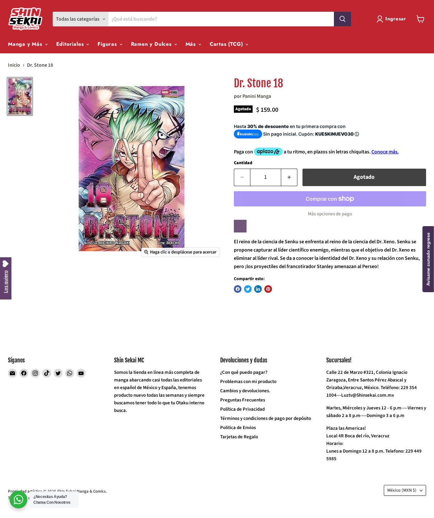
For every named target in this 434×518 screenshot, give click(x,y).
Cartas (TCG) (227, 44)
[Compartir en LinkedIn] (258, 289)
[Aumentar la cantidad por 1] (289, 177)
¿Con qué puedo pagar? (244, 372)
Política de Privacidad (242, 409)
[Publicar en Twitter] (248, 289)
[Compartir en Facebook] (237, 289)
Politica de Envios (238, 427)
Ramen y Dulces (152, 44)
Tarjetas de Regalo (239, 437)
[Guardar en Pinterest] (268, 289)
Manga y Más (26, 44)
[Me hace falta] (240, 226)
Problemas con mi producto (248, 381)
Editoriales (71, 44)
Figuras (108, 44)
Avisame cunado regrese (428, 259)
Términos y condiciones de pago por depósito (265, 418)
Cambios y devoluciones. (245, 390)
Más (192, 44)
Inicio (14, 65)
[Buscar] (342, 19)
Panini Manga (256, 96)
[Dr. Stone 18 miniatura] (19, 96)
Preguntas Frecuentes (242, 400)
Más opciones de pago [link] (330, 214)
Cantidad (243, 162)
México (402, 490)
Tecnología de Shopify (27, 498)
